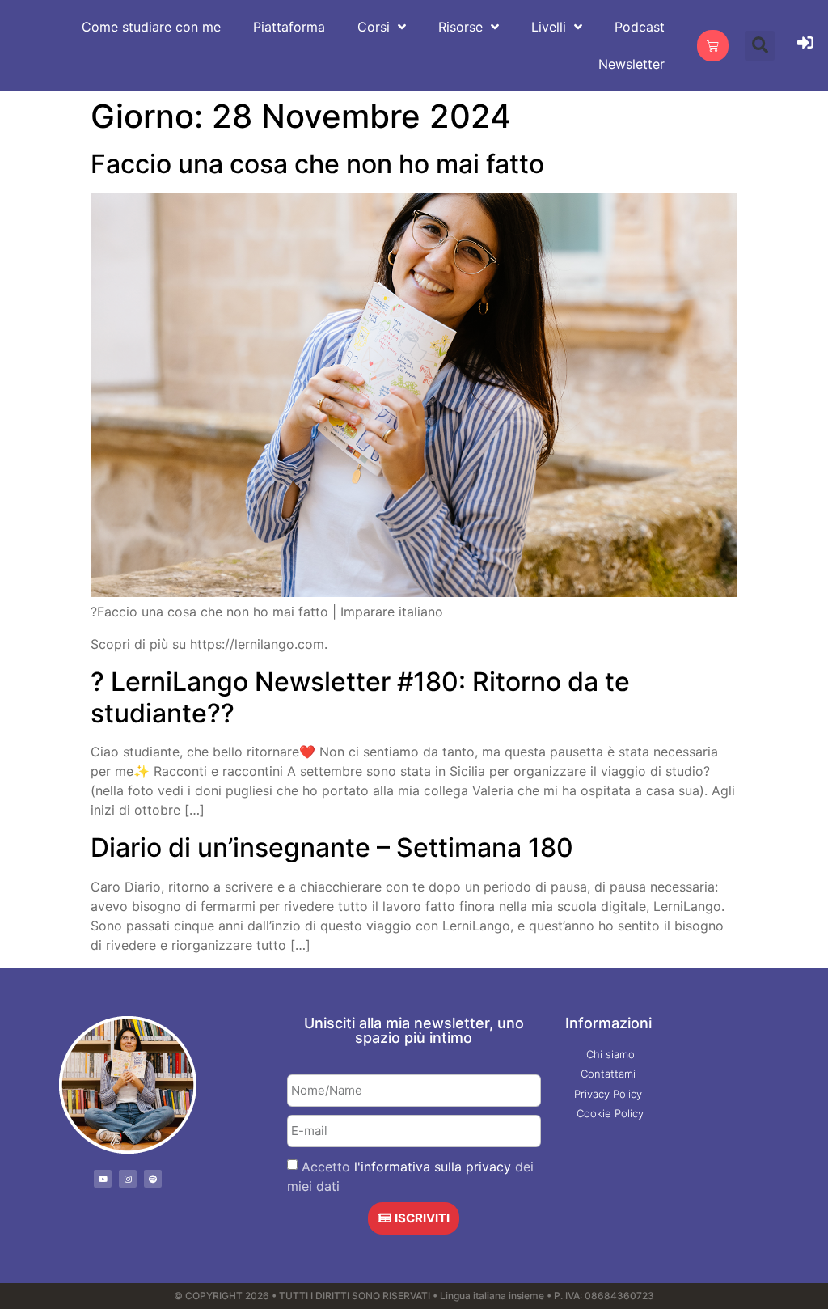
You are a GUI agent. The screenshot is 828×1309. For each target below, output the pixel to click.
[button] (760, 46)
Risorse (460, 27)
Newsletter (631, 64)
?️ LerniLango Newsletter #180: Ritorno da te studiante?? (360, 697)
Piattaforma (289, 27)
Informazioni (608, 1023)
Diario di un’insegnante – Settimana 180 (332, 847)
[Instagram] (128, 1179)
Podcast (640, 27)
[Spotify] (153, 1179)
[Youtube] (103, 1179)
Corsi (373, 27)
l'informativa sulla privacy (432, 1166)
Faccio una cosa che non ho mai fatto (317, 164)
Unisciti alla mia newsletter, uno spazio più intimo (414, 1030)
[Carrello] (713, 45)
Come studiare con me (151, 27)
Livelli (548, 27)
